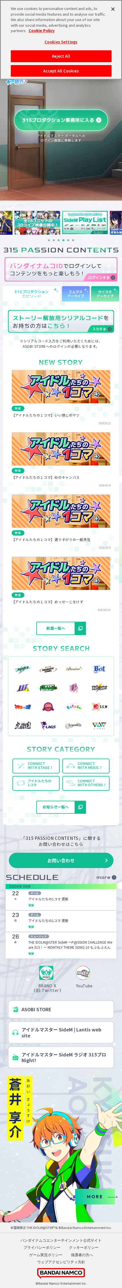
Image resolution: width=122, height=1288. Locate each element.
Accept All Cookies (61, 71)
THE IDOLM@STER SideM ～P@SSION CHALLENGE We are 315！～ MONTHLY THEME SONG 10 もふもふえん (70, 945)
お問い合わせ (61, 860)
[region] (61, 40)
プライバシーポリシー (42, 1247)
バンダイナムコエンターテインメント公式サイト (61, 1240)
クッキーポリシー (83, 1247)
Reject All (61, 56)
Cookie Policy (41, 30)
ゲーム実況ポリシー (45, 1254)
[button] (49, 240)
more (103, 877)
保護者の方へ (82, 1254)
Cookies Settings (61, 42)
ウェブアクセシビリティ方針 (61, 1262)
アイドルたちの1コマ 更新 (48, 898)
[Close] (113, 9)
